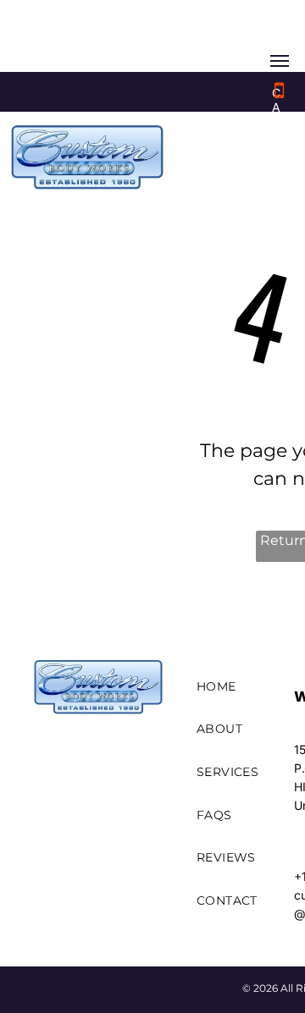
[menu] (280, 61)
